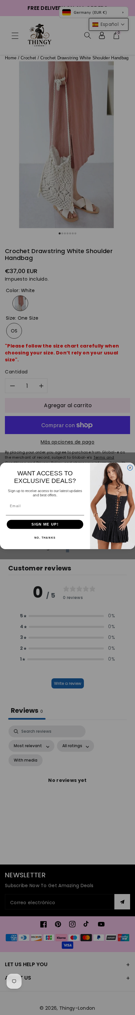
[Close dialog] (130, 467)
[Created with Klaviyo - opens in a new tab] (67, 550)
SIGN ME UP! (45, 524)
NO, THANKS (45, 538)
